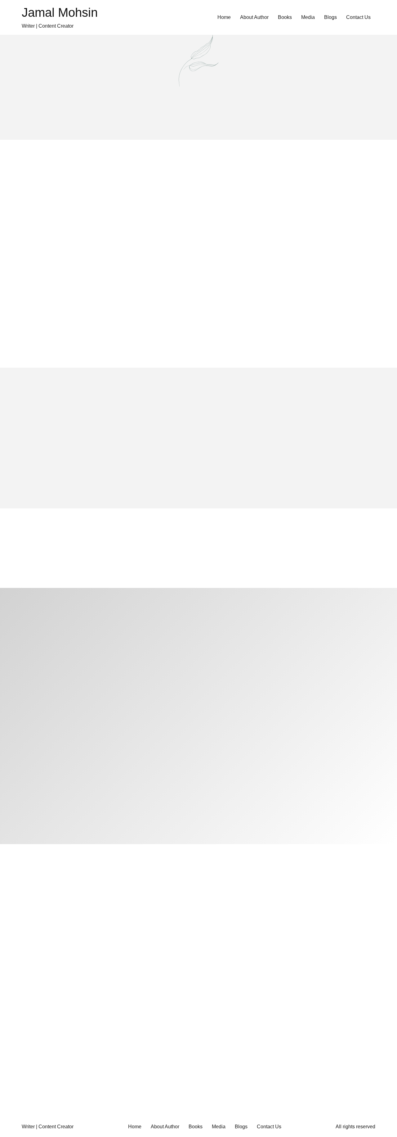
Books (285, 17)
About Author (254, 17)
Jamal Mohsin (60, 12)
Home (224, 17)
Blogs (330, 17)
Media (308, 17)
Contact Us (358, 17)
